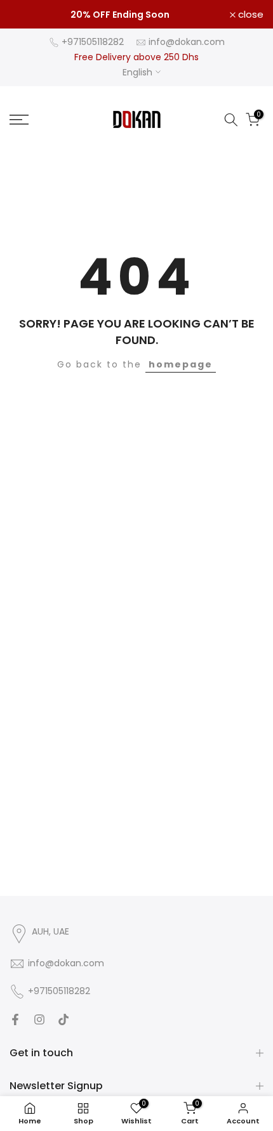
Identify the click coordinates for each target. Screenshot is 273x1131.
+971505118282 (93, 41)
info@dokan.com (187, 41)
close (249, 14)
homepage (181, 364)
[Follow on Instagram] (39, 1019)
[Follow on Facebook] (15, 1019)
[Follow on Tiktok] (63, 1019)
